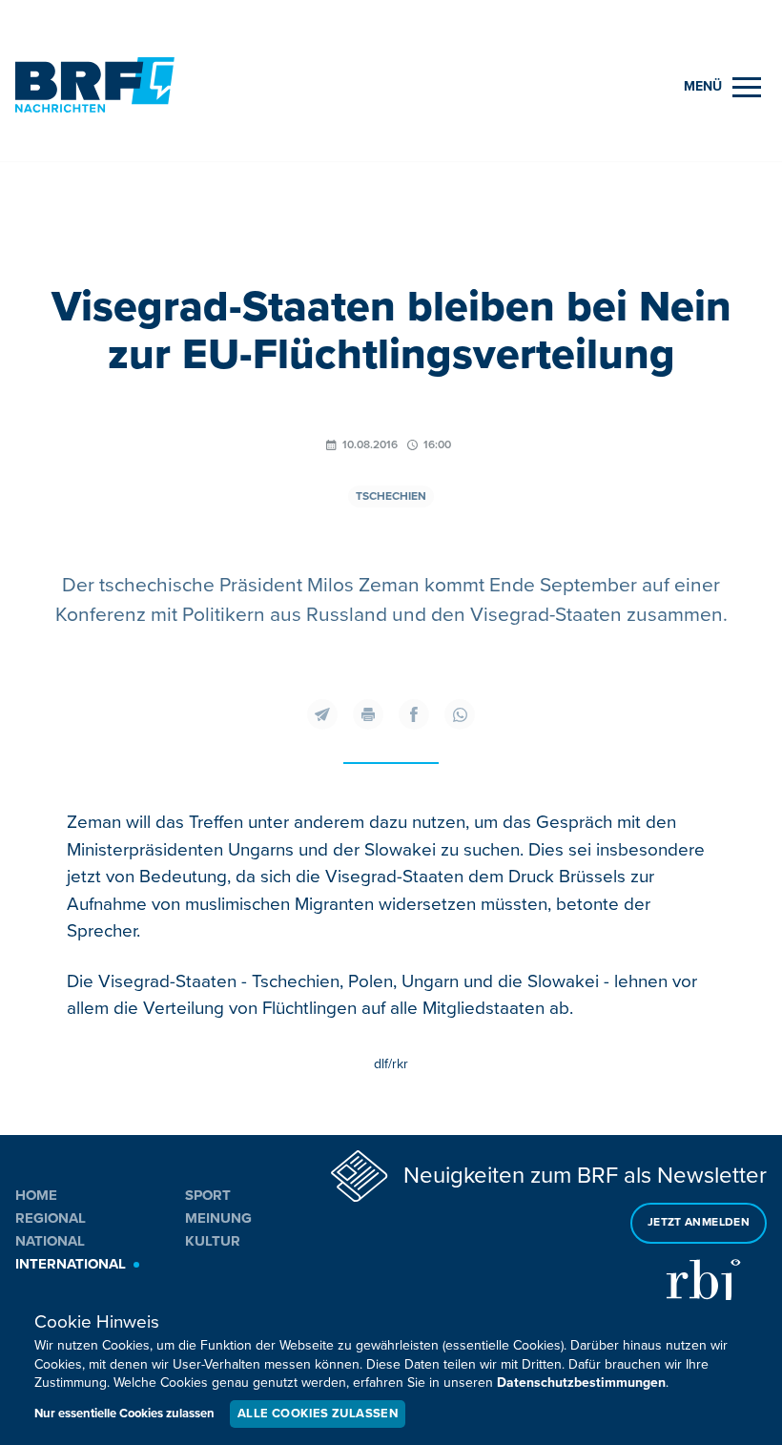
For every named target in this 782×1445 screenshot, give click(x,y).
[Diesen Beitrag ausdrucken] (368, 714)
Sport (208, 1195)
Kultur (212, 1240)
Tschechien (391, 496)
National (50, 1240)
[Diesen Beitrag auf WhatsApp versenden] (459, 714)
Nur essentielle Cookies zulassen (124, 1413)
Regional (50, 1218)
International (70, 1263)
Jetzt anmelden (699, 1222)
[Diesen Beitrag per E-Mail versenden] (322, 714)
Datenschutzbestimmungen (581, 1382)
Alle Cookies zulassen (317, 1413)
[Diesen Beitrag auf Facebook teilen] (414, 714)
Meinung (218, 1218)
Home (36, 1195)
